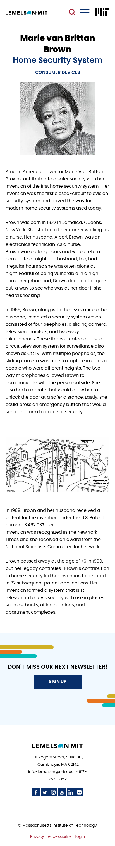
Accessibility (59, 837)
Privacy (37, 837)
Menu (85, 12)
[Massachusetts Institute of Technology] (102, 12)
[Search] (73, 12)
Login (80, 837)
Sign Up (57, 681)
